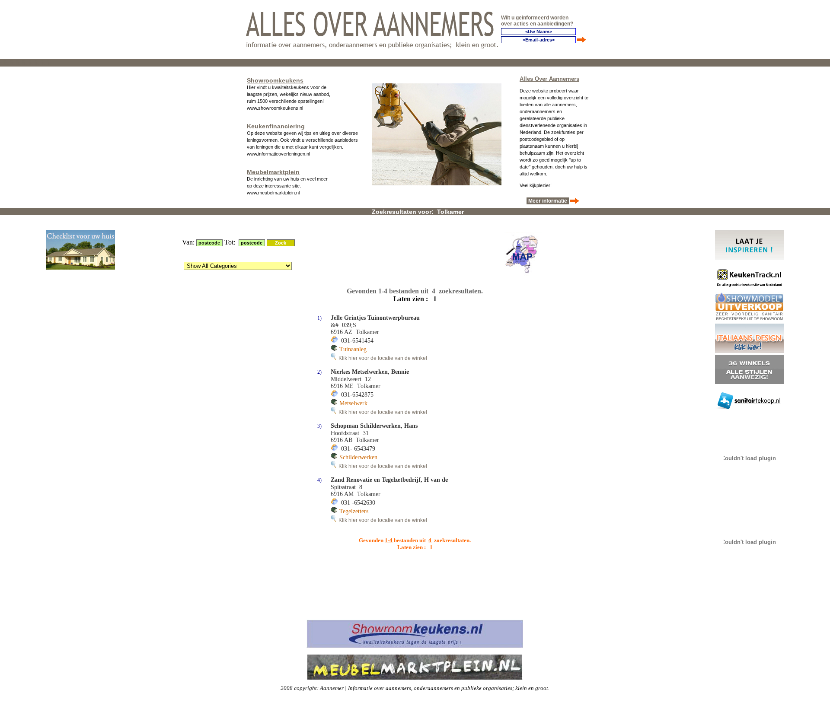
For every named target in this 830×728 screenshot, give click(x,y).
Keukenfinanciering (276, 126)
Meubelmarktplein (273, 171)
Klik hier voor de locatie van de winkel (381, 358)
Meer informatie (547, 201)
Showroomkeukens (275, 80)
